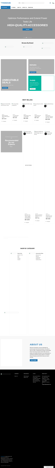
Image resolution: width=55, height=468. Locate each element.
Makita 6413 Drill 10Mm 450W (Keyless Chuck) (5, 116)
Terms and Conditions (36, 376)
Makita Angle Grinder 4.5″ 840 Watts (27, 116)
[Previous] (2, 24)
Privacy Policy (35, 377)
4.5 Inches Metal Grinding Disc (15, 116)
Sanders (19, 259)
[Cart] (53, 3)
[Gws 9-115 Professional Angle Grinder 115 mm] (49, 171)
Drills (18, 256)
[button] (4, 121)
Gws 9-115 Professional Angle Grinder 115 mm (49, 215)
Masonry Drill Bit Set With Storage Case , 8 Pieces (38, 215)
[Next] (52, 24)
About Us (19, 7)
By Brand (13, 7)
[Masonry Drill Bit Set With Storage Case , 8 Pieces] (39, 171)
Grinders (19, 258)
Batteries (37, 256)
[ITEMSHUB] (6, 3)
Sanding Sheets (38, 259)
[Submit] (43, 3)
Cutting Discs (38, 257)
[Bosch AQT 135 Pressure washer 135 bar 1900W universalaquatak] (28, 171)
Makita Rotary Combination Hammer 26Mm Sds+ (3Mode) (49, 116)
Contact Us (24, 7)
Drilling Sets (38, 258)
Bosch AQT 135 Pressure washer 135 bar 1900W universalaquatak (28, 216)
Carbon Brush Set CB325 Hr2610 (38, 116)
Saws (18, 257)
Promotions (30, 7)
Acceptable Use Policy (36, 378)
